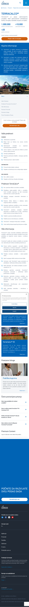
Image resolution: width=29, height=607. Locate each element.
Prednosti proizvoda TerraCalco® (9, 104)
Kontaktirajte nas (14, 499)
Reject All (14, 307)
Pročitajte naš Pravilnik (6, 589)
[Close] (26, 294)
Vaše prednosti (4, 101)
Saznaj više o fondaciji (6, 567)
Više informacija (5, 106)
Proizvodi (10, 8)
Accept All (14, 311)
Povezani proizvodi (5, 109)
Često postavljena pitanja (7, 115)
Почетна (4, 8)
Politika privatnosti (10, 601)
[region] (14, 303)
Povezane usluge (5, 112)
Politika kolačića (19, 601)
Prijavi (2, 580)
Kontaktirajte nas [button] (14, 125)
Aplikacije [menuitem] (3, 533)
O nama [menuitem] (3, 547)
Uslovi (2, 601)
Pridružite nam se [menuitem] (6, 550)
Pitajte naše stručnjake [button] (14, 38)
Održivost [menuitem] (3, 543)
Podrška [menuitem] (3, 540)
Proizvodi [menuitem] (3, 537)
